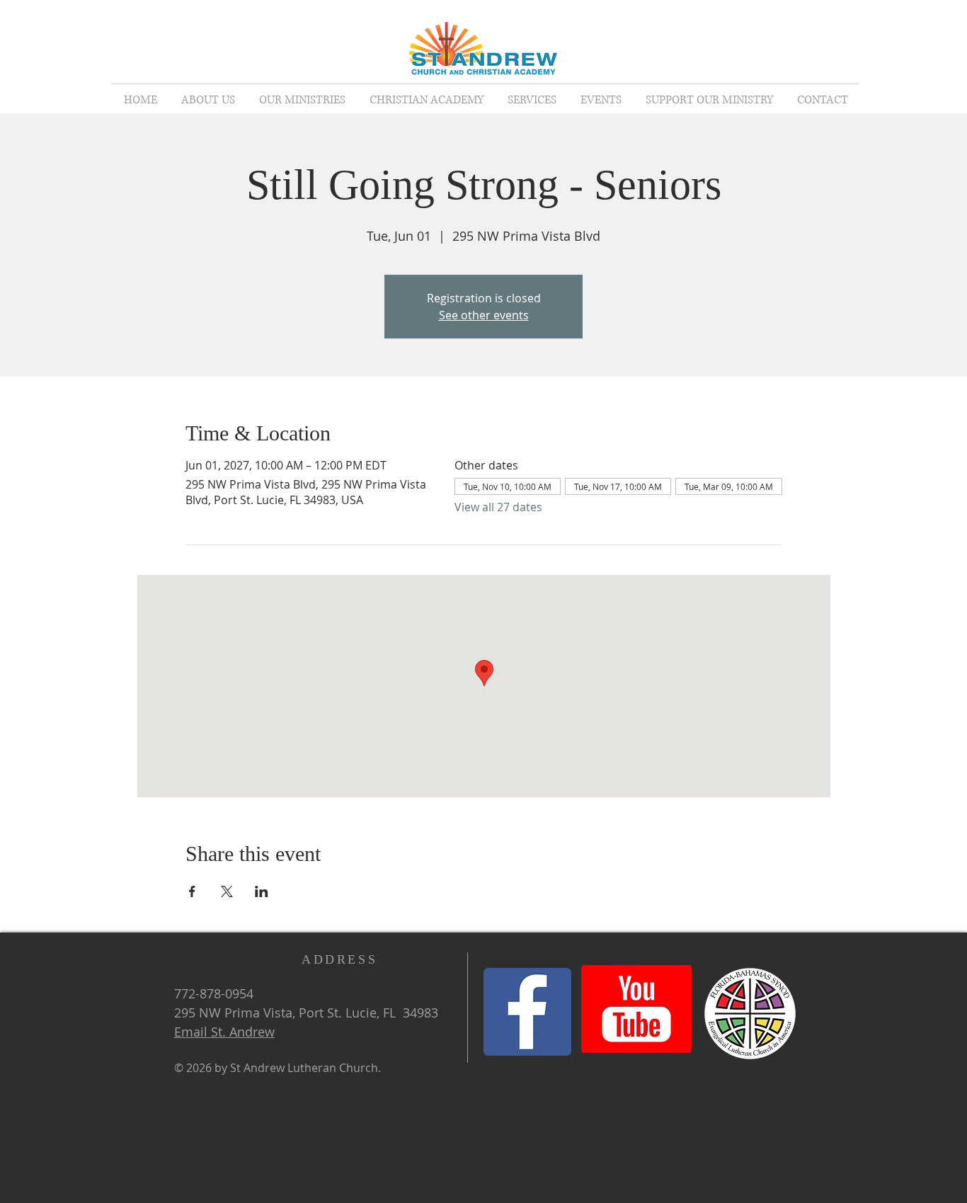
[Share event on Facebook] (192, 891)
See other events (484, 315)
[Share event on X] (227, 891)
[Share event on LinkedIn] (261, 891)
